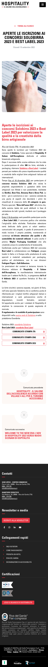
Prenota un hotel (13, 554)
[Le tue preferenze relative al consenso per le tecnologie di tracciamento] (4, 662)
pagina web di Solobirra (25, 315)
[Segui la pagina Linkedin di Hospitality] (15, 527)
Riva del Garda (12, 558)
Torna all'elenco (25, 26)
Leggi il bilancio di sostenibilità (18, 602)
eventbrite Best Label (24, 327)
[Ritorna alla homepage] (15, 4)
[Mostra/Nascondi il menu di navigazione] (42, 4)
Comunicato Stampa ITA (24, 331)
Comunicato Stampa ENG (24, 337)
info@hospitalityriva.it (9, 488)
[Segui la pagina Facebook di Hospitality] (4, 527)
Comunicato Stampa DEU (24, 343)
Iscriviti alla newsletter (16, 520)
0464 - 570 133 (6, 486)
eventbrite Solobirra (23, 324)
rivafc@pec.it (33, 650)
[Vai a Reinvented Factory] (30, 663)
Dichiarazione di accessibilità (18, 562)
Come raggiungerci (14, 550)
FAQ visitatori (12, 546)
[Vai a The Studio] (17, 663)
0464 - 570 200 (6, 496)
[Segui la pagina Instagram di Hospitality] (9, 527)
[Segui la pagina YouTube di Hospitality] (20, 527)
